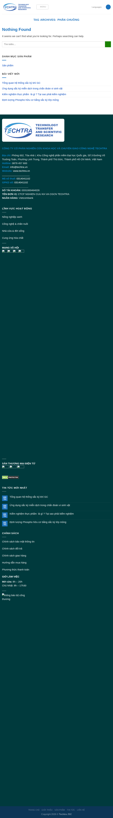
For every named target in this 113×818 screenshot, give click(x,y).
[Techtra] (17, 7)
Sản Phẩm (60, 810)
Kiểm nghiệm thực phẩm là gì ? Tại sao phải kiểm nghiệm (34, 94)
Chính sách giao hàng (14, 555)
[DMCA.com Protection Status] (10, 477)
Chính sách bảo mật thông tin (18, 541)
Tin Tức (71, 810)
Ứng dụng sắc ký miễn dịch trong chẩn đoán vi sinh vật (32, 88)
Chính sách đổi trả (12, 548)
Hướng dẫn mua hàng (14, 562)
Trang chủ (34, 810)
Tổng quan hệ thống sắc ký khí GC (21, 83)
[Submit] (108, 44)
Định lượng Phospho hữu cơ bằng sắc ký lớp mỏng (30, 100)
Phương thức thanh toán (15, 569)
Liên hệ (81, 810)
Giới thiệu (47, 810)
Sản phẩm (7, 65)
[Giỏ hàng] (108, 7)
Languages (97, 7)
